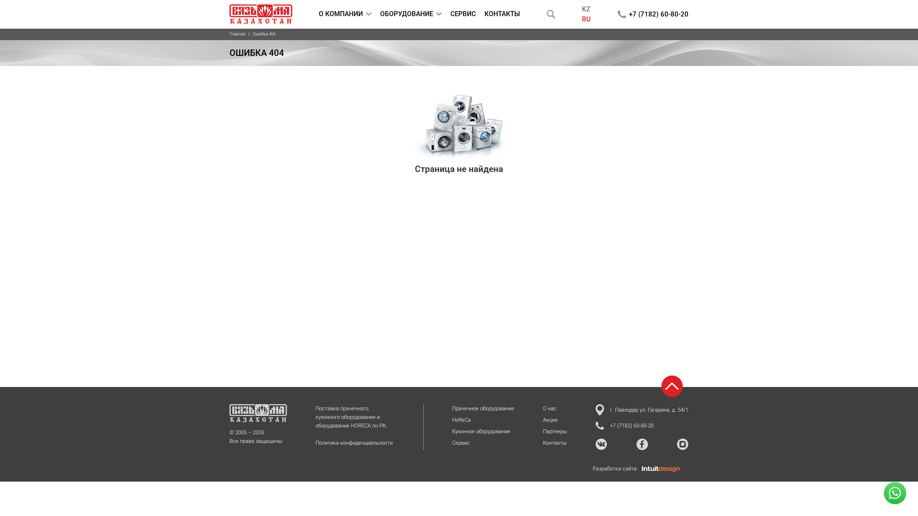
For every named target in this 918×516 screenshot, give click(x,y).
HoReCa (461, 420)
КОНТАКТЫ (502, 14)
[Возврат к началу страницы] (672, 386)
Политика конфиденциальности (354, 443)
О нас (550, 408)
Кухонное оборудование (481, 431)
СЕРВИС (463, 14)
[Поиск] (551, 14)
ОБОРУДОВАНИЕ (406, 14)
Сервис (461, 443)
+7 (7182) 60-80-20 (658, 14)
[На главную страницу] (261, 14)
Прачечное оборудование (483, 408)
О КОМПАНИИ (341, 14)
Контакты (555, 443)
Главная (237, 34)
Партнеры (555, 431)
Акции (550, 420)
